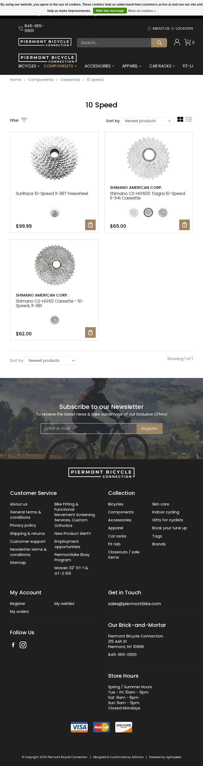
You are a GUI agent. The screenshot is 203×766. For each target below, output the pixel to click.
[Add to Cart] (90, 225)
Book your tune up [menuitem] (169, 528)
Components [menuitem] (58, 66)
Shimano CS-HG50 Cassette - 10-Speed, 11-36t (50, 303)
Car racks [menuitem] (117, 536)
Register (149, 428)
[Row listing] (189, 121)
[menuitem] (177, 43)
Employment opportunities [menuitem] (67, 544)
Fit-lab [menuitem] (114, 544)
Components (41, 79)
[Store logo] (45, 45)
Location (184, 28)
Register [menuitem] (17, 603)
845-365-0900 (34, 28)
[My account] (177, 44)
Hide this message (110, 11)
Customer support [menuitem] (28, 541)
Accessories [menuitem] (98, 66)
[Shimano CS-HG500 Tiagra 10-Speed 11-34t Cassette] (148, 158)
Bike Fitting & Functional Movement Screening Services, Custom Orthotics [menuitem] (74, 514)
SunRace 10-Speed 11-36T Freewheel (52, 193)
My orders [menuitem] (19, 611)
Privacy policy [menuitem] (23, 525)
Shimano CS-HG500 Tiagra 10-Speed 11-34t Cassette (147, 195)
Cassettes (70, 79)
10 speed (95, 79)
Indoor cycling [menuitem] (165, 512)
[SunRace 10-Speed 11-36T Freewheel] (54, 158)
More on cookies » (142, 11)
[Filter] (24, 120)
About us (161, 28)
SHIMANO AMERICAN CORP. (136, 187)
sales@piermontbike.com (134, 604)
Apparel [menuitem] (130, 66)
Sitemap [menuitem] (18, 562)
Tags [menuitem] (157, 536)
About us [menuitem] (18, 504)
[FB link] (13, 645)
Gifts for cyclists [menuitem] (167, 520)
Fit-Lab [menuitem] (190, 66)
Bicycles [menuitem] (27, 66)
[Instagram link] (23, 645)
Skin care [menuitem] (160, 504)
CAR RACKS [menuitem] (160, 66)
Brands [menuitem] (159, 544)
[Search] (159, 42)
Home (15, 79)
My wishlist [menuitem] (64, 603)
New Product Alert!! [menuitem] (72, 533)
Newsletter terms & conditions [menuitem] (28, 552)
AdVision (138, 757)
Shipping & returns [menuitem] (27, 533)
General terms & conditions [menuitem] (25, 514)
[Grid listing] (180, 121)
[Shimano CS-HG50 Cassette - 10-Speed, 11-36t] (54, 265)
